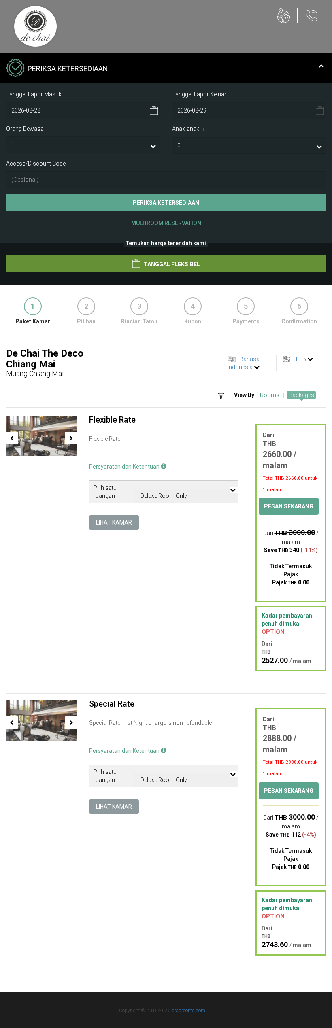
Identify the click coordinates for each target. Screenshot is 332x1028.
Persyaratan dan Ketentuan (125, 466)
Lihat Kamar (114, 522)
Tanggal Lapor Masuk (34, 94)
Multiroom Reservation (166, 223)
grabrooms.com (188, 1010)
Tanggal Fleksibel (171, 264)
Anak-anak (188, 128)
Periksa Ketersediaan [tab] (68, 68)
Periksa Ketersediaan (166, 203)
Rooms (269, 395)
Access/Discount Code (36, 163)
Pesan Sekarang (288, 506)
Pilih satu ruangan (105, 491)
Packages (301, 395)
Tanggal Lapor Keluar (199, 94)
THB (300, 359)
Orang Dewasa (25, 128)
